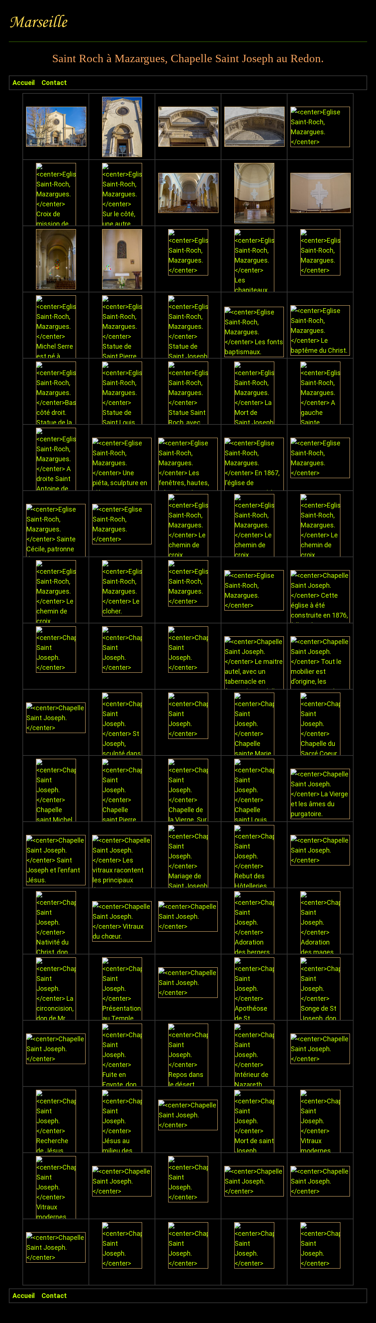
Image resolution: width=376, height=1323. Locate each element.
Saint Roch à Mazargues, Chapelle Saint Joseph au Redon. (188, 58)
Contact (54, 82)
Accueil (23, 82)
